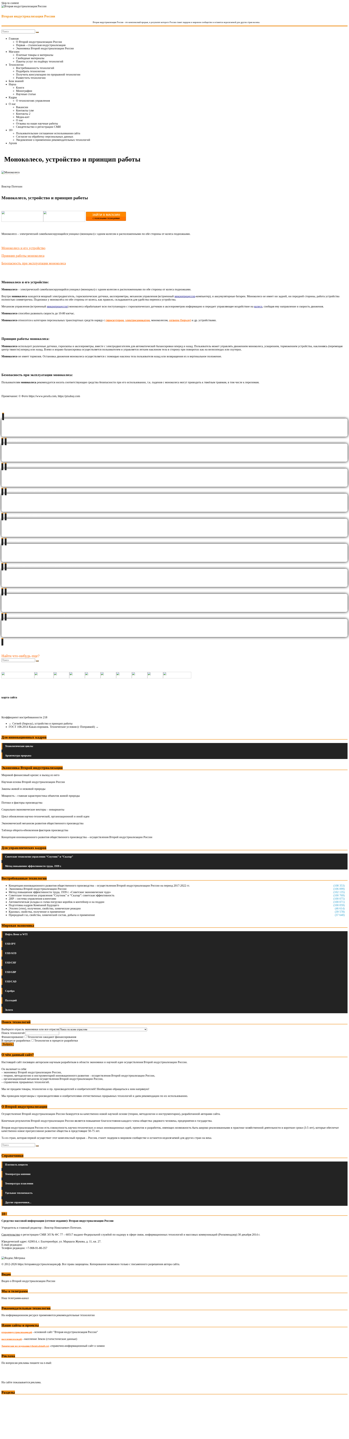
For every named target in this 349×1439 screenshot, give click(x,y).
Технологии (16, 64)
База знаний (16, 81)
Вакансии (22, 107)
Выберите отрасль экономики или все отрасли (30, 1029)
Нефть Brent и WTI (16, 934)
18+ (11, 130)
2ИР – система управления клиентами (32, 898)
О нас (12, 103)
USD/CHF (10, 962)
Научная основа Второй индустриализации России (33, 781)
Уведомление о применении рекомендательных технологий (53, 139)
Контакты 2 (23, 113)
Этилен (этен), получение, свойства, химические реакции (45, 908)
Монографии (24, 90)
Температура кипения (18, 1174)
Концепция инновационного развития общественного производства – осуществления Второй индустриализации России (76, 837)
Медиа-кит (22, 117)
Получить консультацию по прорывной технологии (48, 74)
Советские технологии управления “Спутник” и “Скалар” (39, 856)
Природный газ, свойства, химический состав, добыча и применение (52, 915)
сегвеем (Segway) (180, 320)
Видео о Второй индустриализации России (28, 1281)
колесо (258, 306)
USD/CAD (10, 981)
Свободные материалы (30, 58)
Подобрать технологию (30, 71)
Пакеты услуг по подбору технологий (39, 61)
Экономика (8, 1399)
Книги (20, 87)
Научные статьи (26, 94)
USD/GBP (10, 972)
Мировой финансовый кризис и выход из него (30, 775)
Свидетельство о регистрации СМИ (38, 126)
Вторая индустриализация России (28, 16)
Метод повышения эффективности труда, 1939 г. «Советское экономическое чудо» (60, 892)
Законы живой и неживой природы (23, 788)
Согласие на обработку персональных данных (44, 136)
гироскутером (115, 320)
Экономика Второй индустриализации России (45, 48)
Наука (12, 84)
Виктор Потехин (11, 186)
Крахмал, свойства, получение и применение (37, 911)
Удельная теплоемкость (19, 1193)
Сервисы (7, 1433)
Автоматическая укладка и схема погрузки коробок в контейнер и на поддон (56, 901)
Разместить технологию (31, 77)
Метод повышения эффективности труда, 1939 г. (33, 866)
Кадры (13, 97)
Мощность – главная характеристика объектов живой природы (40, 795)
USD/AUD (10, 953)
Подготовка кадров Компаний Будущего (34, 905)
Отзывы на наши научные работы (37, 123)
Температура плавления (19, 1183)
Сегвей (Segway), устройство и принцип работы (41, 723)
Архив (13, 143)
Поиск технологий (13, 1032)
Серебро (10, 991)
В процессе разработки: (16, 1040)
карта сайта (9, 697)
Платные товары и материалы (34, 54)
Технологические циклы (19, 746)
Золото (9, 1010)
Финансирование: (12, 1036)
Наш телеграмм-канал (15, 1298)
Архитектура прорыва (18, 755)
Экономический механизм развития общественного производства (42, 823)
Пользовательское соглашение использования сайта (48, 133)
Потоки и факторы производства (21, 802)
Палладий (11, 1000)
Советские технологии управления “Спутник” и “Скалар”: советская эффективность (61, 895)
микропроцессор (184, 296)
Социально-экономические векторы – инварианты (32, 809)
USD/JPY (10, 943)
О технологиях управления (33, 100)
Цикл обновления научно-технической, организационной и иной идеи (45, 816)
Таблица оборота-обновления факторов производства (34, 830)
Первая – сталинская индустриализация (40, 45)
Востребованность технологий (35, 68)
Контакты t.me (25, 110)
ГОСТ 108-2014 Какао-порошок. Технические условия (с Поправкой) (54, 726)
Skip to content (10, 3)
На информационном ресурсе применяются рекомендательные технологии (48, 1315)
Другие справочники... (18, 1202)
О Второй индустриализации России (39, 41)
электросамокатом (137, 320)
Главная (14, 38)
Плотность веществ (16, 1164)
